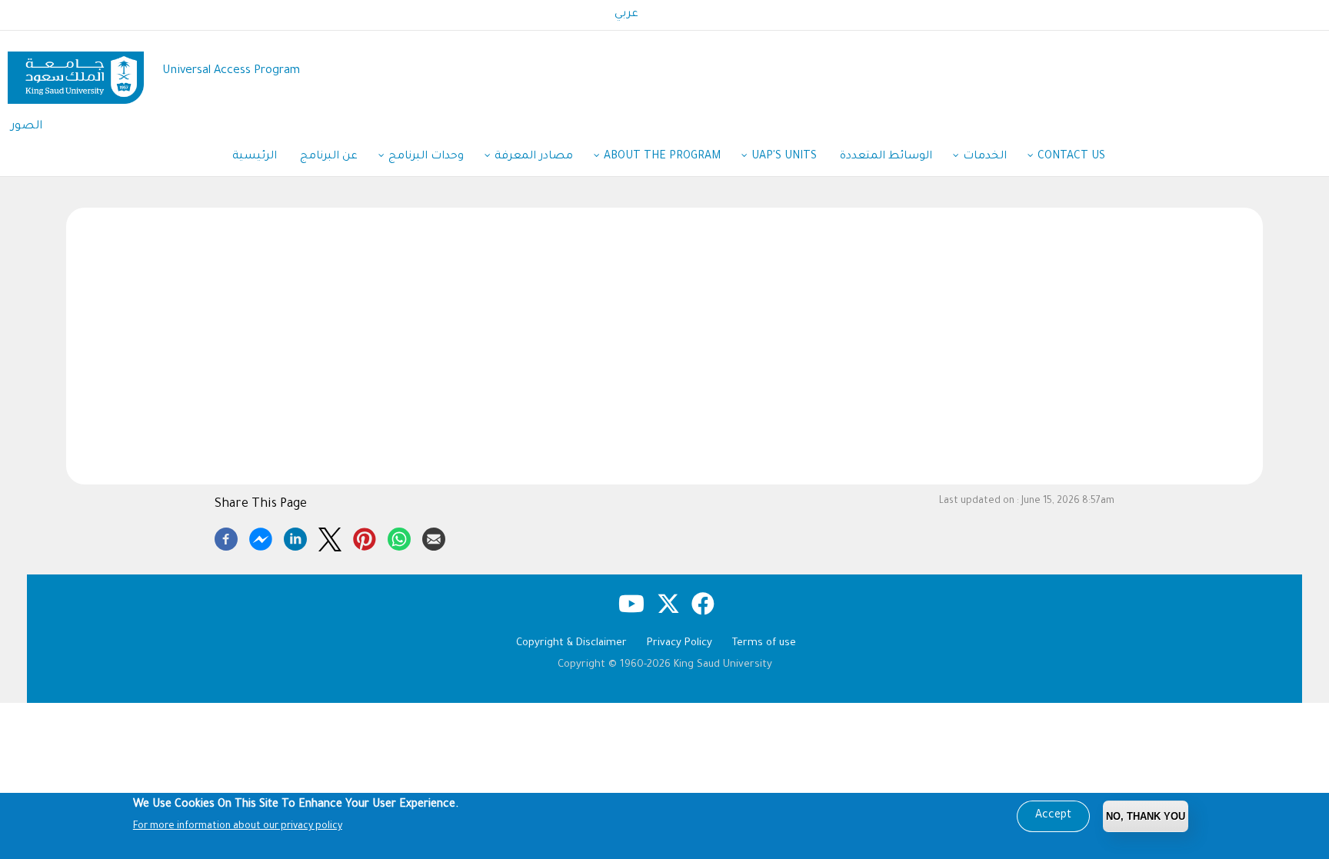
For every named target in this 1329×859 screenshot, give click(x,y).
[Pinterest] (364, 536)
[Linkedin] (295, 536)
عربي (626, 14)
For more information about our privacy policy (237, 826)
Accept (1053, 816)
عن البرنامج (329, 157)
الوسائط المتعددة (886, 157)
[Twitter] (329, 536)
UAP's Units (784, 157)
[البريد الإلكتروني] (433, 536)
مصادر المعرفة (534, 157)
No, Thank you (1145, 816)
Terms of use (764, 643)
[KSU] (76, 72)
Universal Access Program (231, 71)
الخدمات (985, 157)
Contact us (1071, 157)
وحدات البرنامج (426, 157)
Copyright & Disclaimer (571, 643)
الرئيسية (254, 157)
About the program (662, 157)
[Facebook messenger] (260, 536)
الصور (26, 126)
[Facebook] (226, 536)
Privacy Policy (679, 643)
